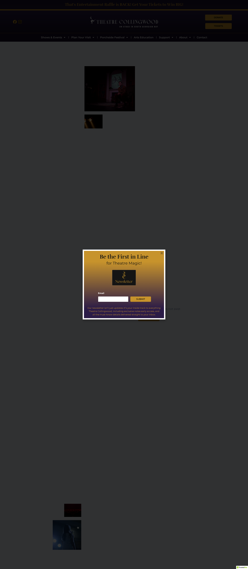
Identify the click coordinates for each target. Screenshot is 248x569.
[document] (124, 284)
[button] (162, 253)
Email (101, 293)
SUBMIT (140, 299)
